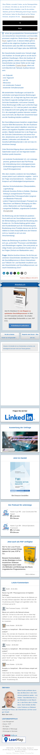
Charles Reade (21, 65)
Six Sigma (5, 726)
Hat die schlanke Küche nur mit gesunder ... (9, 336)
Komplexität (8, 211)
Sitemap (22, 753)
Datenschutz (16, 753)
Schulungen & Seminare (9, 731)
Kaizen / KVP (6, 724)
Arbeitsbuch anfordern (20, 326)
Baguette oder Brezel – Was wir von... (30, 336)
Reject (20, 28)
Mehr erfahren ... (31, 574)
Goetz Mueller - (14, 625)
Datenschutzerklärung (28, 17)
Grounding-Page (30, 753)
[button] (4, 273)
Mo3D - (11, 589)
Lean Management (8, 721)
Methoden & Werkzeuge (9, 729)
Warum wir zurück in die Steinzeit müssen (15, 612)
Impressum (9, 753)
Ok (20, 23)
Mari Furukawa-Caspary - (17, 608)
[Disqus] (20, 379)
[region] (20, 16)
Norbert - (12, 645)
